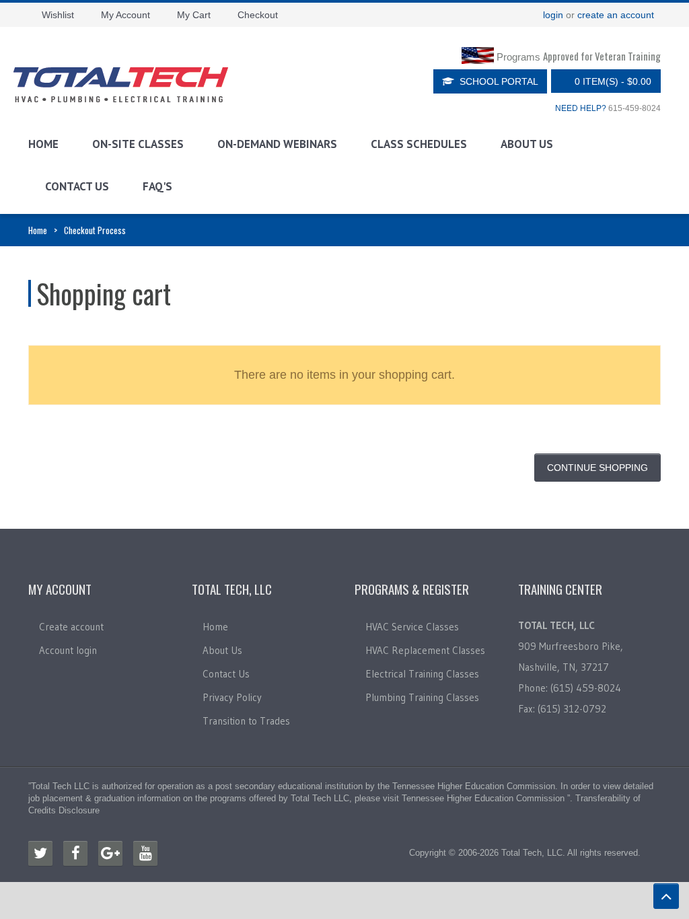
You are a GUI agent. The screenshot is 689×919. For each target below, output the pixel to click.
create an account (615, 14)
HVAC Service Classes (412, 626)
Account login (68, 650)
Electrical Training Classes (422, 673)
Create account (71, 626)
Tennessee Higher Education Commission (473, 786)
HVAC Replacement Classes (425, 650)
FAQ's (157, 186)
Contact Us (77, 186)
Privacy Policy (232, 697)
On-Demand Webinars (277, 144)
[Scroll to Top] (666, 896)
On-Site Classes (138, 144)
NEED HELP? (580, 108)
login (553, 14)
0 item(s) (613, 81)
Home (43, 144)
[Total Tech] (120, 84)
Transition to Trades (246, 720)
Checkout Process (95, 230)
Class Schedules (419, 144)
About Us (527, 144)
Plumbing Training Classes (422, 697)
